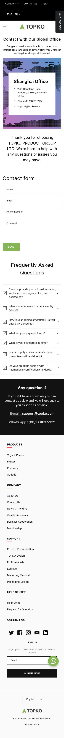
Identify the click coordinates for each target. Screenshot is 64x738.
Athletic (11, 474)
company (10, 3)
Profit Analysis (15, 562)
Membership (14, 528)
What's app (17, 421)
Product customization (20, 549)
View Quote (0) (59, 21)
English (12, 14)
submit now (32, 673)
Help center (14, 602)
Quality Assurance (18, 515)
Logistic (12, 568)
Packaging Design (18, 581)
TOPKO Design (16, 555)
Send (11, 247)
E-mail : (16, 413)
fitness (11, 461)
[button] (4, 27)
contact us (30, 3)
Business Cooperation (20, 521)
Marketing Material (18, 575)
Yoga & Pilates (15, 455)
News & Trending (17, 508)
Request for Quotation (20, 609)
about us (12, 495)
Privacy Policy (32, 724)
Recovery (12, 468)
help (45, 3)
